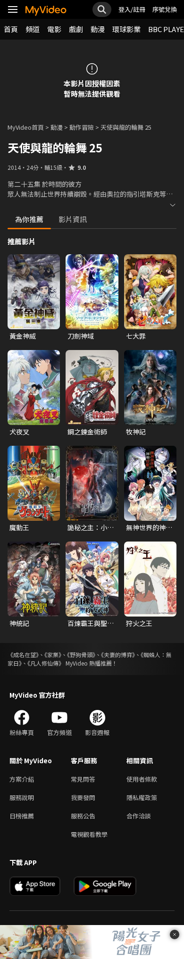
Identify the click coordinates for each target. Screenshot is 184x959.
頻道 (32, 29)
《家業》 (52, 654)
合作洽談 (138, 815)
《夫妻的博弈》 (118, 654)
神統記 (19, 623)
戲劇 (76, 29)
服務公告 (83, 815)
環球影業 (126, 29)
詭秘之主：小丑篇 (90, 527)
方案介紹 (21, 779)
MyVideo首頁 (26, 127)
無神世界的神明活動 (149, 527)
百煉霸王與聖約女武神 (90, 623)
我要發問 (83, 797)
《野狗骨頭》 (81, 654)
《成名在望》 (23, 654)
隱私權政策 (141, 797)
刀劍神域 (80, 336)
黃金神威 (22, 336)
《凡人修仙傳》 (45, 663)
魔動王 (19, 527)
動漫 (98, 29)
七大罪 (136, 336)
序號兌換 (164, 9)
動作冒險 (81, 127)
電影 (54, 29)
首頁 (11, 29)
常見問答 (83, 779)
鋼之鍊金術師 (87, 431)
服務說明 (21, 797)
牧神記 (136, 431)
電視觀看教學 (89, 834)
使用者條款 (141, 779)
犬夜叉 (19, 431)
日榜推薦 (21, 815)
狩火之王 (139, 623)
